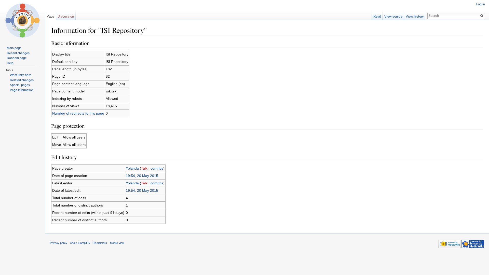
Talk (144, 168)
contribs (157, 168)
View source (393, 16)
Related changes (22, 80)
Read (377, 16)
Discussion (66, 16)
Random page (17, 58)
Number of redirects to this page (78, 113)
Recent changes (18, 53)
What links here (20, 75)
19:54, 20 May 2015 (142, 176)
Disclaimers (99, 242)
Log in (480, 4)
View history (415, 16)
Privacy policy (58, 242)
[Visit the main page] (22, 20)
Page (50, 16)
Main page (14, 48)
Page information (22, 90)
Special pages (20, 85)
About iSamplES (80, 242)
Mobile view (117, 242)
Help (10, 63)
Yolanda (132, 168)
